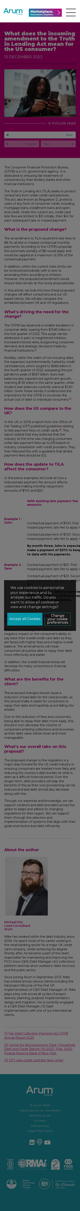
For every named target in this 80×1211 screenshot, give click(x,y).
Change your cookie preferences (57, 619)
